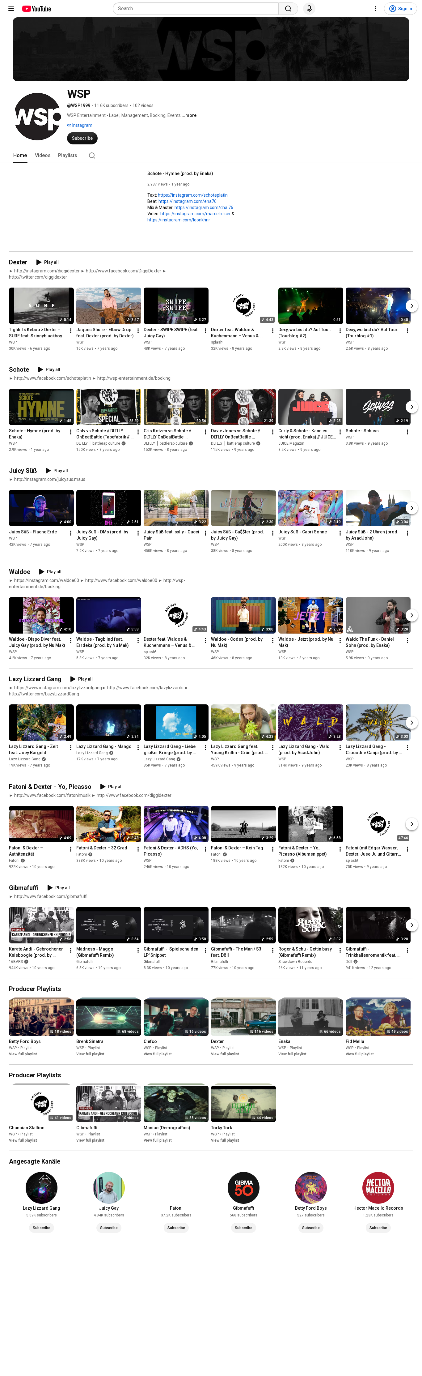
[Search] (288, 8)
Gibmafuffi (84, 961)
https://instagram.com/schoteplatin (193, 195)
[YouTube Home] (36, 8)
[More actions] (71, 331)
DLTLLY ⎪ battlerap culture (98, 443)
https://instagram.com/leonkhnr (178, 219)
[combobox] (197, 8)
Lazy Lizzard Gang (24, 759)
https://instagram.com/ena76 (187, 201)
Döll (349, 961)
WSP (13, 342)
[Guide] (11, 8)
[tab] (20, 155)
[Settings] (375, 8)
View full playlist (23, 1054)
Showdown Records (295, 961)
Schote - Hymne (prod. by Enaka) (180, 173)
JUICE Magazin (291, 443)
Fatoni (14, 860)
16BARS (16, 961)
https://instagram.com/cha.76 (204, 207)
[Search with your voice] (309, 8)
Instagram (81, 125)
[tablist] (211, 155)
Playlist (26, 1048)
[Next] (412, 306)
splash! (217, 342)
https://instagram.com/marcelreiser (195, 213)
